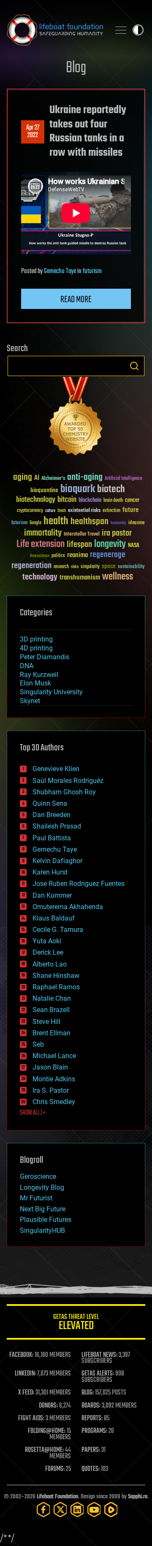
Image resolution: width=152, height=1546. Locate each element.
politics (58, 556)
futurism (92, 271)
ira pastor (117, 533)
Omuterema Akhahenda (68, 907)
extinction (111, 511)
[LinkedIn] (77, 1509)
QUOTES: (90, 1469)
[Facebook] (43, 1509)
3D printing (36, 639)
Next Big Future (42, 1209)
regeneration (31, 566)
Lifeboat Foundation (57, 1497)
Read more (76, 299)
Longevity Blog (42, 1187)
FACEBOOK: (21, 1355)
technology (39, 577)
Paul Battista (52, 838)
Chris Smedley (54, 1102)
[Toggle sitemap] (120, 29)
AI (36, 478)
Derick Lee (48, 952)
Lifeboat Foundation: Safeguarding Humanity (55, 30)
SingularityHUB (42, 1231)
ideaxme (136, 523)
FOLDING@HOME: (46, 1431)
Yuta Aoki (47, 941)
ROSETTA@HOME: (44, 1450)
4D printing (36, 648)
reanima (77, 555)
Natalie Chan (52, 998)
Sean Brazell (51, 1010)
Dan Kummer (52, 895)
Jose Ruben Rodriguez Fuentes (79, 884)
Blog (76, 68)
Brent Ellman (52, 1033)
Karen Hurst (50, 872)
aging (22, 477)
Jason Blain (50, 1067)
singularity (90, 567)
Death (61, 511)
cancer (132, 500)
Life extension (40, 544)
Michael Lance (54, 1056)
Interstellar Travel (82, 534)
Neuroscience (39, 556)
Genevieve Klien (56, 769)
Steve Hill (46, 1022)
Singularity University (51, 692)
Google (35, 523)
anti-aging (85, 477)
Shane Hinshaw (56, 976)
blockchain (90, 500)
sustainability (131, 567)
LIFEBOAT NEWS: (99, 1355)
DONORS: (48, 1405)
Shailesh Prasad (57, 826)
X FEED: (26, 1392)
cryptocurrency (30, 511)
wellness (117, 576)
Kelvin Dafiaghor (57, 861)
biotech (111, 489)
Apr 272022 (32, 131)
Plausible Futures (45, 1220)
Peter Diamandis (44, 657)
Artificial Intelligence (123, 479)
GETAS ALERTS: (97, 1373)
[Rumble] (111, 1509)
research (61, 567)
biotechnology (35, 499)
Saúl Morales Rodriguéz (68, 781)
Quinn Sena (50, 803)
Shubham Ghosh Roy (64, 792)
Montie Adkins (54, 1079)
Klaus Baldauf (54, 918)
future (130, 510)
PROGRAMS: (94, 1431)
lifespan (79, 545)
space (109, 566)
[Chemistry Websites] (76, 418)
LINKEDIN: (25, 1373)
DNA (26, 666)
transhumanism (80, 578)
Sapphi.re (137, 1497)
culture (50, 511)
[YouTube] (94, 1509)
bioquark (77, 489)
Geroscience (38, 1176)
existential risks (84, 511)
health (55, 521)
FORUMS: (55, 1469)
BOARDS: (90, 1405)
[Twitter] (60, 1509)
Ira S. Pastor (51, 1090)
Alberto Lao (50, 964)
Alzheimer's (53, 479)
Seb (38, 1044)
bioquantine (44, 490)
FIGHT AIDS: (31, 1418)
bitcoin (66, 499)
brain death (113, 501)
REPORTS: (92, 1418)
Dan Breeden (52, 815)
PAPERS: (90, 1450)
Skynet (30, 701)
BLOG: (87, 1392)
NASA (133, 545)
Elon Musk (35, 683)
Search (134, 366)
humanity (118, 523)
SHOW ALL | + (33, 1112)
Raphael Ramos (56, 987)
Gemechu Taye (60, 271)
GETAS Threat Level (76, 1323)
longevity (110, 544)
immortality (43, 533)
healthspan (90, 522)
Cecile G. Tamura (58, 930)
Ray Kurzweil (39, 675)
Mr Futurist (36, 1198)
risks (75, 566)
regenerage (107, 555)
